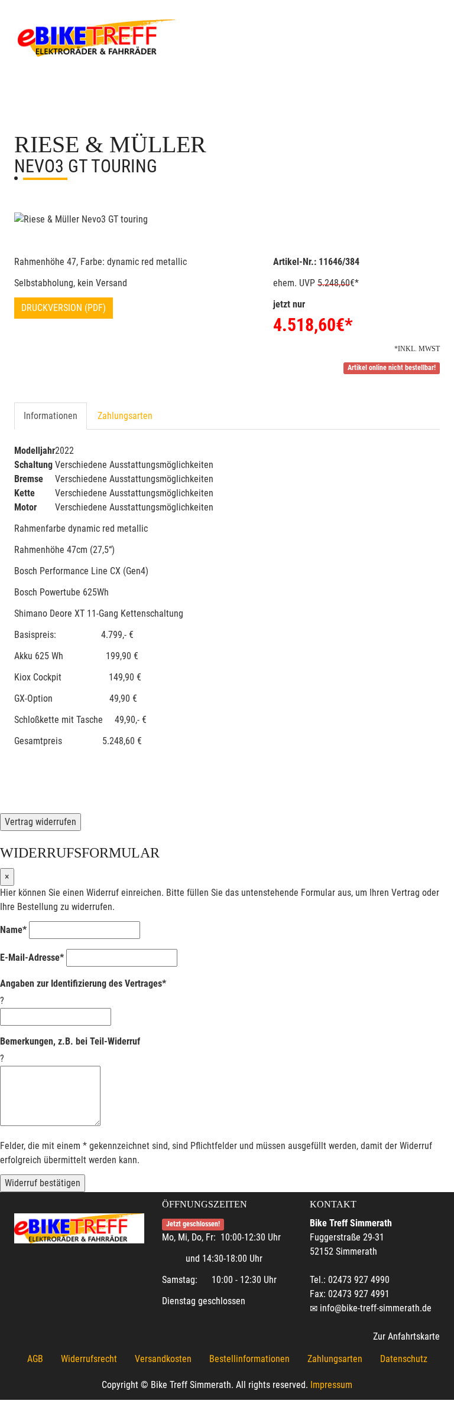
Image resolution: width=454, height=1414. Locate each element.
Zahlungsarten (125, 415)
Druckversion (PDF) (63, 307)
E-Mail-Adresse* (32, 957)
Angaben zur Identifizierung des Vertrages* (83, 983)
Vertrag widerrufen (40, 821)
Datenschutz (403, 1358)
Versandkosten (163, 1358)
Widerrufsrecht (89, 1358)
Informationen (50, 415)
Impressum (331, 1384)
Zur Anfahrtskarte (406, 1336)
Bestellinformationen (249, 1358)
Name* (13, 929)
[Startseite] (97, 37)
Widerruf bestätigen (42, 1183)
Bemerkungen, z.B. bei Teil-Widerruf (70, 1041)
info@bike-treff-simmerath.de (376, 1308)
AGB (35, 1358)
